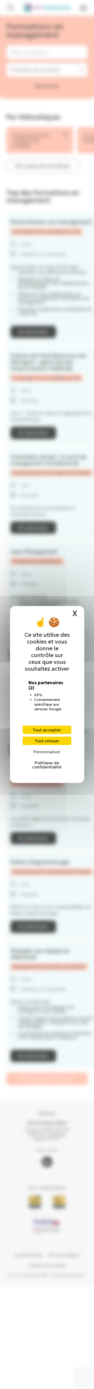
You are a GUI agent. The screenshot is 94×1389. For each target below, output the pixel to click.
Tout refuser (47, 740)
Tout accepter (47, 729)
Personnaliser (46, 751)
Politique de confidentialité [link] (47, 764)
